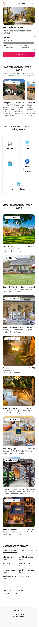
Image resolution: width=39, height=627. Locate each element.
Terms (22, 616)
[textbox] (10, 47)
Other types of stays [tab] (10, 550)
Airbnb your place (26, 3)
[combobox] (18, 40)
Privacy (15, 616)
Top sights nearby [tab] (27, 550)
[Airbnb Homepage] (4, 3)
